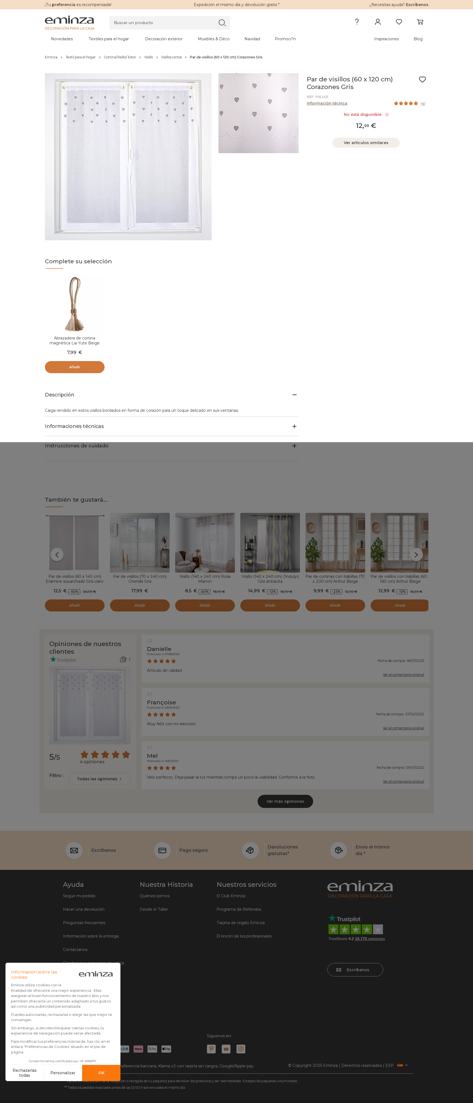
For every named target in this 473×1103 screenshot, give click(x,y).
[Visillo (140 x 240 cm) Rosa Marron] (205, 543)
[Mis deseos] (399, 23)
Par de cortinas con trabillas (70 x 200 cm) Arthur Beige (335, 579)
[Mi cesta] (420, 23)
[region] (236, 57)
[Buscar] (222, 22)
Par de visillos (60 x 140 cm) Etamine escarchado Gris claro (74, 579)
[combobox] (100, 779)
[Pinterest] (211, 1049)
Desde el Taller (154, 909)
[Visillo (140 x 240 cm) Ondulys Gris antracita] (270, 543)
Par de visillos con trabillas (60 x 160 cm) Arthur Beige (400, 579)
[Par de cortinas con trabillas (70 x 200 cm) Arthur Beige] (335, 543)
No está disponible (364, 114)
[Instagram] (240, 1049)
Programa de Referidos (239, 909)
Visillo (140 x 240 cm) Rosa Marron (205, 579)
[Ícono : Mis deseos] (422, 79)
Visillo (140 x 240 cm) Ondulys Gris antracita (270, 579)
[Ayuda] (356, 23)
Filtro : (56, 775)
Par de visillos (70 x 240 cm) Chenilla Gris (139, 579)
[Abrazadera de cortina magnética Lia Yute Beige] (75, 304)
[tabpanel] (189, 39)
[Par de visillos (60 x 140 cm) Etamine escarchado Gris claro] (75, 543)
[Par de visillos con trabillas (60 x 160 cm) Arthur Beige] (400, 543)
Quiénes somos (154, 895)
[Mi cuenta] (378, 23)
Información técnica (327, 103)
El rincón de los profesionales (244, 936)
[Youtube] (226, 1049)
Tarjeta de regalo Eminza (241, 922)
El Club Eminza (231, 895)
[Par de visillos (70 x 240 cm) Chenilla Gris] (140, 543)
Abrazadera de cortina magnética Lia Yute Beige (75, 340)
